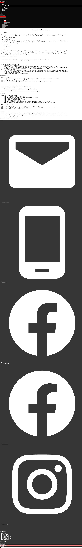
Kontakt (3, 10)
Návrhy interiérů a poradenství (7, 538)
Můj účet (3, 19)
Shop (3, 4)
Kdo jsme (4, 9)
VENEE (1, 0)
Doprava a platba (5, 534)
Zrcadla (5, 6)
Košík (3, 18)
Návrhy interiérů (5, 8)
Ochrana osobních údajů (6, 536)
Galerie (3, 7)
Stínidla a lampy (7, 5)
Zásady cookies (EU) (6, 539)
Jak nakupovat (4, 533)
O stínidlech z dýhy (5, 537)
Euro (3, 546)
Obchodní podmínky (6, 535)
